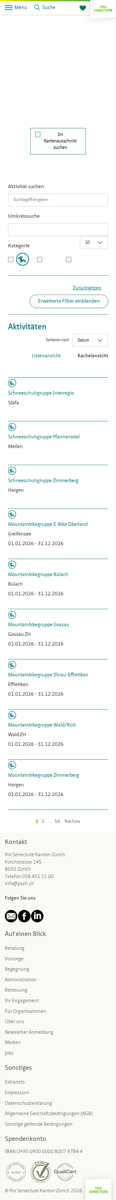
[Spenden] (83, 8)
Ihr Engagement (22, 1001)
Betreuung (16, 990)
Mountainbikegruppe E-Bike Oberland (48, 524)
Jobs (9, 1053)
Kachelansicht (93, 356)
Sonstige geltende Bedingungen (38, 1124)
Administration (20, 980)
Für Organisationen (25, 1011)
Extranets (15, 1082)
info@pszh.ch (19, 884)
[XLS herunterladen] (95, 369)
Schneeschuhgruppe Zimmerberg (43, 481)
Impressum (17, 1093)
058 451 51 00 (38, 877)
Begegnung (17, 969)
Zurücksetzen (87, 288)
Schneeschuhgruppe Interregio (41, 393)
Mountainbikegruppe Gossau (38, 625)
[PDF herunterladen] (85, 369)
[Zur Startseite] (103, 8)
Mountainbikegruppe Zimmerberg (43, 775)
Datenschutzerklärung (28, 1103)
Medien (13, 1042)
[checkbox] (18, 259)
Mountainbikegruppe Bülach (38, 575)
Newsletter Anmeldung (29, 1032)
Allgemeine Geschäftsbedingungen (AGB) (49, 1114)
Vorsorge (14, 959)
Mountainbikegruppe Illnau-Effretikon (48, 675)
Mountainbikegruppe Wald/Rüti (42, 725)
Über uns (14, 1022)
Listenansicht (46, 356)
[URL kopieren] (105, 369)
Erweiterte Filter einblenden (69, 301)
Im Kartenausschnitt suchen (60, 141)
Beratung (14, 948)
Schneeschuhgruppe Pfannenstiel (44, 437)
